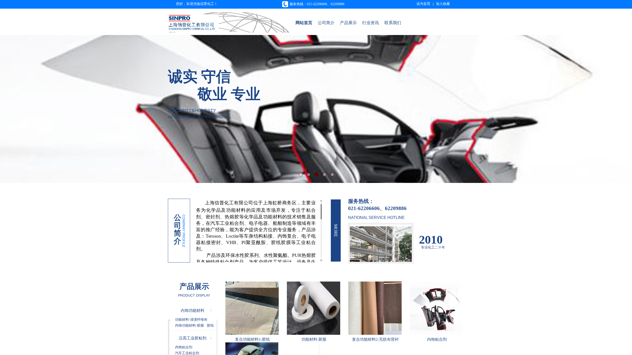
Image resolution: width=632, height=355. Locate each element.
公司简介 (326, 22)
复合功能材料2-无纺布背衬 (375, 339)
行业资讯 (370, 22)
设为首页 (423, 4)
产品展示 (348, 22)
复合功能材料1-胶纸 (252, 339)
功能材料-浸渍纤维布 (191, 319)
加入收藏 (443, 4)
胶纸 (210, 325)
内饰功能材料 (192, 310)
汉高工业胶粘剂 (192, 338)
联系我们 (392, 22)
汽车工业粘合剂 (187, 353)
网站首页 (304, 22)
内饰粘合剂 (437, 339)
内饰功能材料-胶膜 (189, 325)
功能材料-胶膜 (313, 339)
